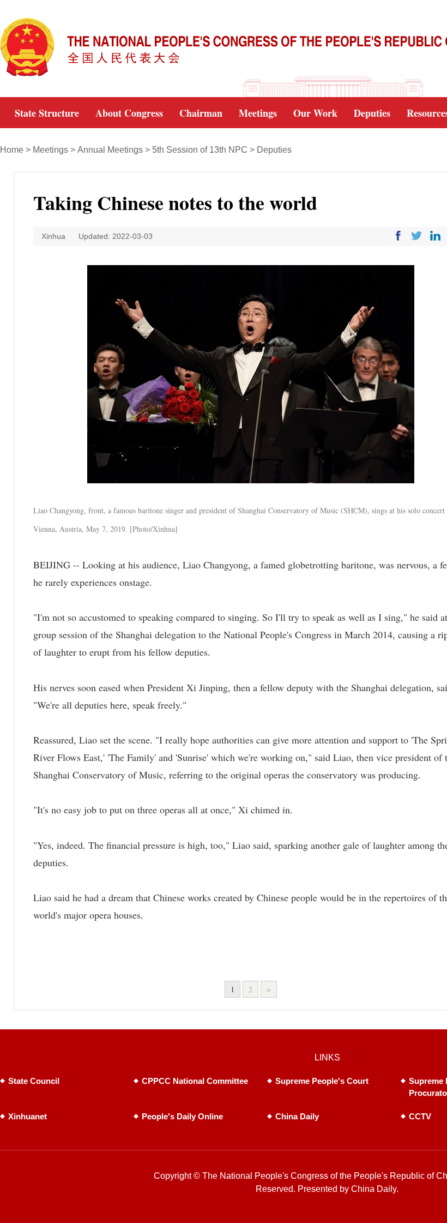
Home (11, 149)
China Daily (297, 1116)
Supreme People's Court (322, 1081)
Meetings (50, 149)
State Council (33, 1081)
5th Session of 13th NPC (199, 149)
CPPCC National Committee (195, 1081)
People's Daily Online (182, 1116)
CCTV (420, 1116)
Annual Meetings (110, 149)
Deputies (274, 149)
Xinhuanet (27, 1116)
